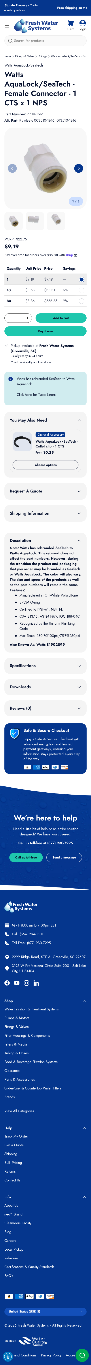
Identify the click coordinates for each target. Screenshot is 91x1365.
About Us (11, 1205)
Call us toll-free (26, 857)
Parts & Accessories (19, 1079)
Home (7, 56)
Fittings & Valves (24, 56)
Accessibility (75, 1355)
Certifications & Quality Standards (29, 1266)
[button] (70, 25)
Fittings (42, 56)
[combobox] (45, 41)
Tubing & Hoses (16, 1053)
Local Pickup (13, 1249)
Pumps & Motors (16, 1018)
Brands (9, 1097)
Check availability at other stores (31, 362)
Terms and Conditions (20, 1355)
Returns (10, 1171)
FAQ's (8, 1275)
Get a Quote (14, 1145)
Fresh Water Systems (33, 1325)
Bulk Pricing (13, 1162)
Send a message (64, 857)
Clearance (12, 1070)
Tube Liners (47, 394)
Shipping (10, 1153)
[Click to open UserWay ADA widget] (8, 1357)
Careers (10, 1240)
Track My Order (16, 1136)
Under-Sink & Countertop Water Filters (32, 1088)
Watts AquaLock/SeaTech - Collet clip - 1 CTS (57, 444)
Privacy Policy (51, 1355)
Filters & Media (15, 1044)
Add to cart (61, 318)
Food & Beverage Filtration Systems (31, 1061)
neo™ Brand (13, 1214)
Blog (7, 1231)
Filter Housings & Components (27, 1035)
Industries (11, 1258)
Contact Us (12, 1180)
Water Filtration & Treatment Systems (31, 1009)
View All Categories (19, 1111)
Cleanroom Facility (17, 1223)
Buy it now (45, 331)
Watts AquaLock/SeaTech (23, 65)
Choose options (46, 465)
